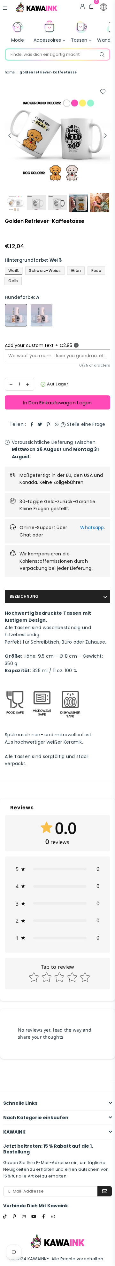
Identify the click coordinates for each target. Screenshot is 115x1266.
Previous (9, 136)
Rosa (96, 270)
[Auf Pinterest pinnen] (48, 424)
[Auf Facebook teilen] (31, 424)
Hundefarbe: (22, 297)
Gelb (13, 280)
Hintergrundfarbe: (33, 260)
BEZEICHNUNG (24, 596)
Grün (76, 270)
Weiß (13, 270)
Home (10, 72)
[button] (103, 7)
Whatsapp (92, 527)
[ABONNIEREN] (104, 1191)
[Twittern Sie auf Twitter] (40, 424)
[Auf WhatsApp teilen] (56, 424)
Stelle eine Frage (85, 424)
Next (105, 136)
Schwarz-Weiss (45, 270)
